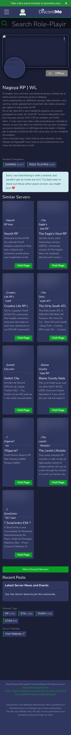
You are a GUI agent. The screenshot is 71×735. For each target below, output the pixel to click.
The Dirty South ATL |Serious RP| (52, 308)
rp (10, 613)
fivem (45, 613)
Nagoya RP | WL (19, 87)
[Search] (4, 23)
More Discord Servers (36, 569)
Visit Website (13, 634)
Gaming (14, 164)
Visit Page (23, 265)
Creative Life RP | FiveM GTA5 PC (16, 308)
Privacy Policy (49, 691)
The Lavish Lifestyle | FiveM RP (52, 452)
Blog (44, 694)
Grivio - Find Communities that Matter (23, 691)
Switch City (11, 378)
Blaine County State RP (52, 380)
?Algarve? (11, 450)
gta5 (11, 621)
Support (52, 694)
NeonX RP (11, 234)
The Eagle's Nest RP (53, 234)
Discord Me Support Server (35, 687)
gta (26, 613)
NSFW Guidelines (32, 694)
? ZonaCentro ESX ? (17, 523)
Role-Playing (42, 164)
